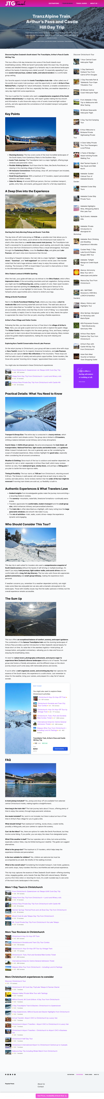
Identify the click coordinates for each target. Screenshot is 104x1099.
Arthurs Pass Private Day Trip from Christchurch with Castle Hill (36, 382)
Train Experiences (69, 41)
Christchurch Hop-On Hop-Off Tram (52, 697)
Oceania (54, 41)
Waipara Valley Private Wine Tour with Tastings (30, 993)
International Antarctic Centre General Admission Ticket (33, 961)
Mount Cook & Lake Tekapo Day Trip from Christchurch (33, 916)
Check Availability (59, 748)
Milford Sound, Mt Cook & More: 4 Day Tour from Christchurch (35, 999)
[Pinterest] (12, 1074)
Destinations (54, 3)
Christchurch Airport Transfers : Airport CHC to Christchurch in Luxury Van (40, 1024)
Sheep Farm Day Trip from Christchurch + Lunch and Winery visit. (37, 376)
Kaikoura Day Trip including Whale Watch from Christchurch (34, 1051)
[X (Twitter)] (8, 1074)
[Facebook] (5, 1074)
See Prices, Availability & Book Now (50, 1096)
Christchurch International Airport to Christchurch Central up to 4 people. (40, 1045)
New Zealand (48, 41)
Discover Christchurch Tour (15, 981)
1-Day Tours (33, 41)
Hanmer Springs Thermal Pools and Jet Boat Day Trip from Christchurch (39, 910)
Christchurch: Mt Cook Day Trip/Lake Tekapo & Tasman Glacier (36, 987)
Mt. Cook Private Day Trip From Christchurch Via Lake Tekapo (35, 922)
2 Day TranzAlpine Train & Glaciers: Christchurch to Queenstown (36, 1006)
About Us (93, 3)
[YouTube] (14, 1074)
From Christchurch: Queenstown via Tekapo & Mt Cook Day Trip (36, 370)
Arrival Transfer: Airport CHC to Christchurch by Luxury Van (34, 1018)
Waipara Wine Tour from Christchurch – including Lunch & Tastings (37, 967)
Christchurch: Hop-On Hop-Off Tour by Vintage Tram (32, 949)
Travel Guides (81, 3)
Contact (41, 1087)
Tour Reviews (67, 3)
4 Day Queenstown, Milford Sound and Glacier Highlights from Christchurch (40, 1012)
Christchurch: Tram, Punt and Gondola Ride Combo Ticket (34, 955)
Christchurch (41, 41)
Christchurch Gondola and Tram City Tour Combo (30, 942)
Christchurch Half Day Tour (22, 1039)
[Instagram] (10, 1074)
